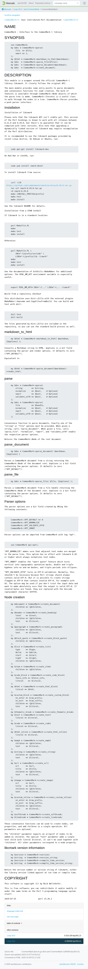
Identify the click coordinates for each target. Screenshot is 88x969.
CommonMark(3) (12, 20)
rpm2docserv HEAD (67, 964)
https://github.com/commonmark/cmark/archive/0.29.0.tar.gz (39, 185)
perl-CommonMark (31, 9)
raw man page (12, 917)
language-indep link (15, 911)
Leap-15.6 (17, 9)
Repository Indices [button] (43, 3)
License (80, 964)
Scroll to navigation (12, 15)
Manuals (7, 9)
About (31, 3)
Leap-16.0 (11, 936)
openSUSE (22, 3)
